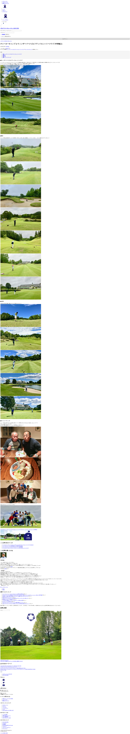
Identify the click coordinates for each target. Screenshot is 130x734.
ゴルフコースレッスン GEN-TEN (9, 28)
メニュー (4, 19)
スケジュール (4, 1)
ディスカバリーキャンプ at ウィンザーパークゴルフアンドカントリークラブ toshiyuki (17, 544)
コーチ (3, 9)
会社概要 (4, 724)
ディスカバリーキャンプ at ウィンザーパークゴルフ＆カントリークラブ (15, 548)
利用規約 (3, 34)
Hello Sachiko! (28, 669)
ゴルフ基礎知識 (5, 716)
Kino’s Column (32, 669)
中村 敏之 (7, 46)
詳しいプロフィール (4, 587)
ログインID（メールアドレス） (6, 30)
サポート (4, 10)
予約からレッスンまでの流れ (7, 698)
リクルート (4, 726)
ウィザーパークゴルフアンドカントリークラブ (15, 49)
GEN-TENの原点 (5, 675)
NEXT (3, 589)
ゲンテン (2, 668)
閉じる (7, 19)
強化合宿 (18, 668)
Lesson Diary (2, 529)
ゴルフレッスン (5, 2)
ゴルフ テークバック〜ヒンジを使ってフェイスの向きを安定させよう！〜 (15, 603)
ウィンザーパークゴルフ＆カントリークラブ (13, 529)
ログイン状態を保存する (6, 36)
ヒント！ (15, 668)
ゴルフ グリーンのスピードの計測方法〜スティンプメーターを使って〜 (15, 598)
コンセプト (4, 723)
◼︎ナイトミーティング (6, 57)
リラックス (6, 668)
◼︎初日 (3, 55)
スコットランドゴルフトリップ (20, 669)
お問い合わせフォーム (6, 715)
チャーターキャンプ (28, 49)
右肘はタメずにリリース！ (7, 597)
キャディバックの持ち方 (6, 601)
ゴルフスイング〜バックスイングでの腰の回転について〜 (13, 602)
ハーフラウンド (10, 668)
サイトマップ (4, 728)
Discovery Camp (22, 668)
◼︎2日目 (4, 56)
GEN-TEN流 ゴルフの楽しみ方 (8, 710)
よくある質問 (4, 714)
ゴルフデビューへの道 (6, 717)
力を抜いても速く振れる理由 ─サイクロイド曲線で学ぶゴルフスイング (15, 596)
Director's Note (2, 669)
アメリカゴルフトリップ (9, 669)
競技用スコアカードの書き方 (7, 599)
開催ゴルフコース (5, 3)
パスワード (2, 32)
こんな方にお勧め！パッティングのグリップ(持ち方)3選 (12, 600)
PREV (3, 588)
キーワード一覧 (3, 670)
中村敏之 (35, 529)
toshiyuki (6, 48)
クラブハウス (4, 11)
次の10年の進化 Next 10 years (7, 725)
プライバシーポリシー (6, 727)
